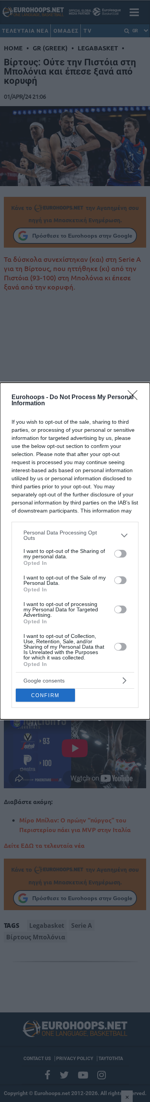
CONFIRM (45, 695)
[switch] (120, 554)
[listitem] (75, 535)
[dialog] (75, 551)
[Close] (135, 397)
